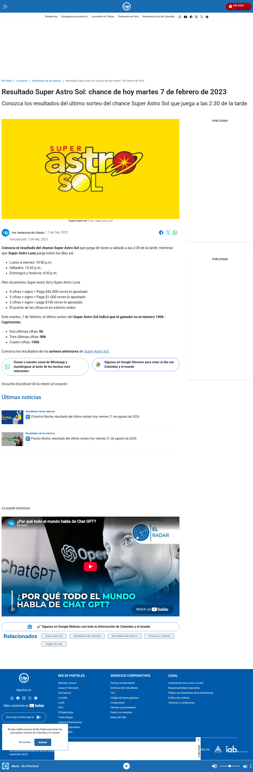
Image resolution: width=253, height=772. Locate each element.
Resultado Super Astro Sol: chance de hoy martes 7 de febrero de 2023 (105, 81)
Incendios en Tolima (103, 16)
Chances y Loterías (159, 636)
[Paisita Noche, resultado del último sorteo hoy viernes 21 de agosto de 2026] (12, 439)
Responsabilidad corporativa (184, 688)
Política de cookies (178, 698)
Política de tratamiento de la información (190, 693)
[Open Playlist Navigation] (250, 766)
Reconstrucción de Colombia (159, 16)
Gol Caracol (64, 693)
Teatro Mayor (65, 717)
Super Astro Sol (53, 636)
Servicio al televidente (122, 683)
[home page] (127, 6)
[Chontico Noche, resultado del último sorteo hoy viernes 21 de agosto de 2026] (12, 417)
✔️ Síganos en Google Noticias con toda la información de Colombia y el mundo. (94, 626)
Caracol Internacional (70, 722)
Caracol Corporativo (69, 727)
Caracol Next (65, 732)
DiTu (60, 708)
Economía (22, 81)
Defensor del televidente (124, 688)
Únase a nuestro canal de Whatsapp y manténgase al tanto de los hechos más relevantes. (42, 366)
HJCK (61, 703)
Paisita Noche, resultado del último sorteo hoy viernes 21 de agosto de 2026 (84, 438)
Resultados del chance (124, 636)
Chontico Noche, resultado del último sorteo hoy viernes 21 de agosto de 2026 (85, 416)
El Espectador (65, 712)
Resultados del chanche (87, 636)
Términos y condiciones (181, 703)
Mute (214, 766)
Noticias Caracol (67, 683)
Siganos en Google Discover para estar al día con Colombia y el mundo (139, 364)
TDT (112, 693)
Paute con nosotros (121, 712)
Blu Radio (7, 81)
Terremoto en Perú (128, 16)
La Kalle (62, 698)
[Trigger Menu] (5, 6)
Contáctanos (117, 703)
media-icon (126, 766)
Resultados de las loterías (46, 81)
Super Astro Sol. (96, 351)
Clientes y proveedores (123, 708)
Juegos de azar (53, 643)
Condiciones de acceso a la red (185, 683)
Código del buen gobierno (124, 698)
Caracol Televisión (68, 688)
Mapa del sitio (118, 717)
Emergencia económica (74, 16)
